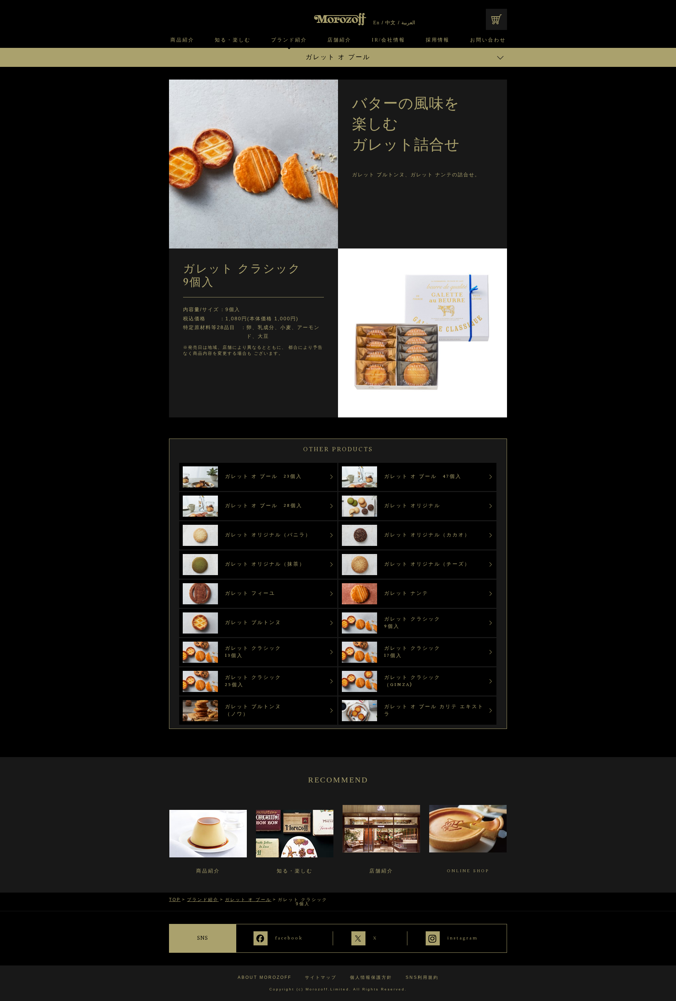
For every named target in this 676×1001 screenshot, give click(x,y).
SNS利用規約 (422, 977)
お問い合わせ (488, 40)
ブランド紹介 (289, 40)
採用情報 (438, 40)
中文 (390, 22)
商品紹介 (182, 40)
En (376, 22)
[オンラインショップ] (496, 19)
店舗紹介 (339, 40)
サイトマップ (321, 977)
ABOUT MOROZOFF (265, 977)
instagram (462, 938)
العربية (408, 22)
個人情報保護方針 (371, 977)
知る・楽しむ (233, 40)
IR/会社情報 (388, 40)
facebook (289, 938)
